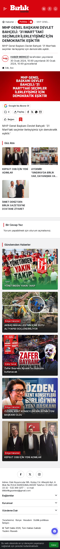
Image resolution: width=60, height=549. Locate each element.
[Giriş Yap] (49, 8)
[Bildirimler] (55, 8)
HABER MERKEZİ (19, 56)
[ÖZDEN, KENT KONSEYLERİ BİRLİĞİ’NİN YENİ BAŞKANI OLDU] (30, 398)
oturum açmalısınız (39, 230)
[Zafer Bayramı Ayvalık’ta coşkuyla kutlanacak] (30, 355)
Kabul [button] (53, 545)
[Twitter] (30, 474)
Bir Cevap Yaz (14, 224)
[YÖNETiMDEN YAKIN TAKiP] (30, 269)
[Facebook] (20, 474)
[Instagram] (39, 474)
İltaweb (13, 531)
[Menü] (5, 9)
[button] (44, 8)
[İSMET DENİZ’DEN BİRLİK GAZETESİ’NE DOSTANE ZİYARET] (15, 195)
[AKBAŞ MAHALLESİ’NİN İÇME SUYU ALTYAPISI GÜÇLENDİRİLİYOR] (30, 312)
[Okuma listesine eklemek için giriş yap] (20, 119)
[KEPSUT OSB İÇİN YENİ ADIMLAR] (15, 162)
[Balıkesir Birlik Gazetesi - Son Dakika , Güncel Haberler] (19, 8)
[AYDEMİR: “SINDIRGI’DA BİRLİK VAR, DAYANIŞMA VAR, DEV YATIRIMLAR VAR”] (44, 162)
